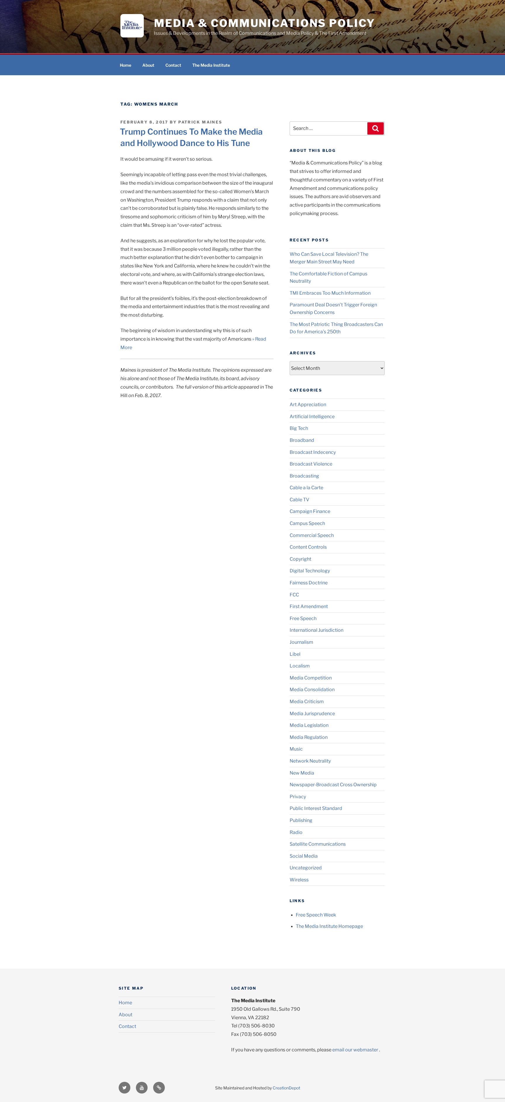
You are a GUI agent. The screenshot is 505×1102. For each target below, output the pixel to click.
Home (125, 65)
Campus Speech (307, 523)
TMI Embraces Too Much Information (330, 293)
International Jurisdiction (316, 630)
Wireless (299, 880)
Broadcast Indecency (313, 452)
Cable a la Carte (306, 487)
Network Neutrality (310, 761)
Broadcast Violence (311, 464)
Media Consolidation (312, 689)
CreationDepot (286, 1087)
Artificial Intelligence (312, 416)
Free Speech (303, 618)
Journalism (301, 642)
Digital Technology (310, 571)
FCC (294, 595)
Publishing (301, 820)
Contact (173, 65)
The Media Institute (211, 65)
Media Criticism (307, 701)
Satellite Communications (318, 844)
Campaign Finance (310, 511)
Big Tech (299, 428)
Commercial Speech (312, 535)
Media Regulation (309, 737)
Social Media (304, 856)
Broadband (302, 440)
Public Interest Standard (316, 808)
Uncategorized (306, 868)
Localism (300, 666)
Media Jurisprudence (312, 713)
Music (296, 749)
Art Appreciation (308, 404)
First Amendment (309, 606)
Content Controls (308, 547)
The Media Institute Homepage (329, 926)
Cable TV (299, 499)
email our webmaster (355, 1050)
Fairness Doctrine (309, 583)
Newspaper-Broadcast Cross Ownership (333, 784)
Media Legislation (309, 725)
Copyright (300, 559)
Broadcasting (304, 476)
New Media (302, 773)
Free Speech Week (316, 915)
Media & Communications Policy (264, 23)
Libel (295, 654)
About (148, 65)
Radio (296, 832)
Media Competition (311, 678)
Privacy (298, 796)
